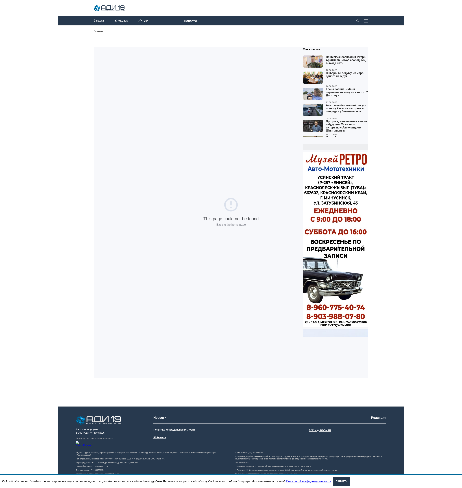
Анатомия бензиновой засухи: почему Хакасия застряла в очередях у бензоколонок (346, 108)
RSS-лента (159, 437)
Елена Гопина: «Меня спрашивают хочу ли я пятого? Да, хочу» (347, 92)
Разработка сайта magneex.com (94, 438)
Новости (190, 21)
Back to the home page (231, 224)
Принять (341, 481)
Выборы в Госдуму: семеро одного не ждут (344, 75)
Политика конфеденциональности (174, 429)
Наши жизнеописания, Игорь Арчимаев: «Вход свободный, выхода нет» (346, 60)
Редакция (378, 418)
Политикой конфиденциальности (308, 481)
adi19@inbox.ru (320, 430)
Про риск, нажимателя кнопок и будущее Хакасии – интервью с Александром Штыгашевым (347, 126)
